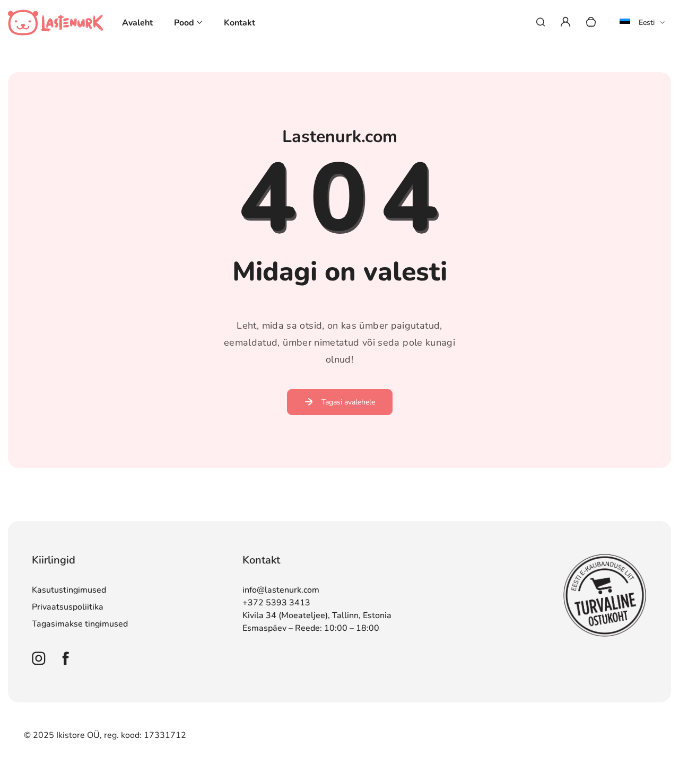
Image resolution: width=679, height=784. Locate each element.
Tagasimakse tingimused (80, 624)
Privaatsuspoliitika (67, 607)
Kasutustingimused (69, 590)
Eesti (647, 22)
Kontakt (239, 23)
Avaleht (137, 23)
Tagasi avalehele (348, 402)
